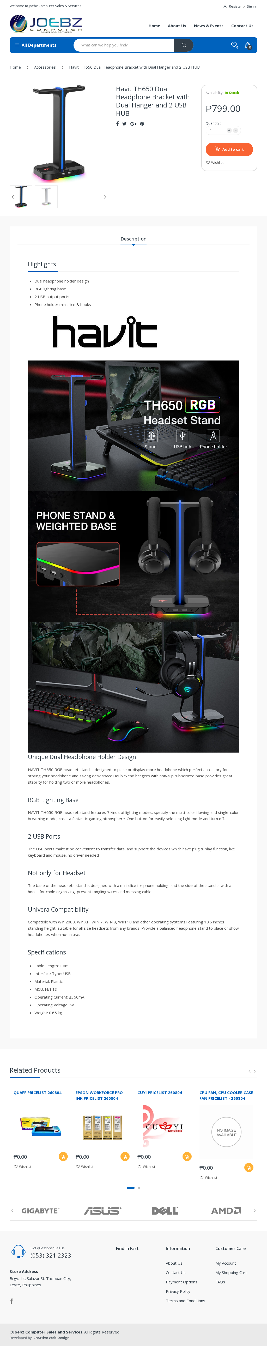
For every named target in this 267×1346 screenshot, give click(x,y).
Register (235, 6)
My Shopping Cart (231, 1272)
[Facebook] (117, 123)
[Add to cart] (63, 1156)
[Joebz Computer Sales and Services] (46, 25)
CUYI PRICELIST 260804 (159, 1092)
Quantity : (213, 123)
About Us (174, 1263)
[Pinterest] (142, 123)
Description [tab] (133, 239)
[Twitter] (124, 123)
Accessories (45, 67)
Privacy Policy (178, 1291)
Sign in (252, 6)
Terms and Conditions (185, 1300)
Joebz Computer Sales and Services (47, 1332)
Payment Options (181, 1281)
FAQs (220, 1281)
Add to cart (233, 149)
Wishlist (217, 162)
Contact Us (176, 1272)
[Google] (133, 123)
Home (15, 67)
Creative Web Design (51, 1337)
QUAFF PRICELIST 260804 (38, 1092)
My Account (225, 1263)
